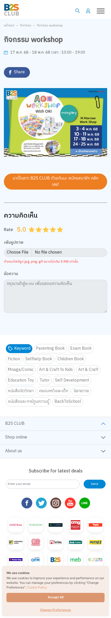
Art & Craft (88, 369)
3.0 (46, 236)
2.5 (44, 236)
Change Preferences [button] (55, 610)
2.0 (39, 236)
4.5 (58, 236)
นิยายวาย (81, 390)
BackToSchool (67, 401)
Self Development (72, 380)
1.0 (32, 236)
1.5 (36, 236)
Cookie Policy (37, 587)
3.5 (51, 236)
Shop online (16, 437)
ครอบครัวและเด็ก (53, 390)
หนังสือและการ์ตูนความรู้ (28, 401)
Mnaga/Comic (21, 369)
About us (13, 451)
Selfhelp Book (38, 359)
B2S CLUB (15, 423)
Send (94, 484)
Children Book (71, 359)
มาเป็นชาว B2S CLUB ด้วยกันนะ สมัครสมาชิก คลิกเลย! (55, 181)
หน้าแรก (9, 25)
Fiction (14, 359)
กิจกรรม (25, 25)
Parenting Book (50, 348)
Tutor (44, 380)
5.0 (61, 236)
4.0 (53, 236)
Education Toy (21, 380)
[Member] (88, 10)
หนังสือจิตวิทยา (21, 390)
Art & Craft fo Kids (56, 369)
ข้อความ (11, 274)
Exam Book (81, 348)
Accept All (56, 597)
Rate (8, 229)
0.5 (29, 236)
